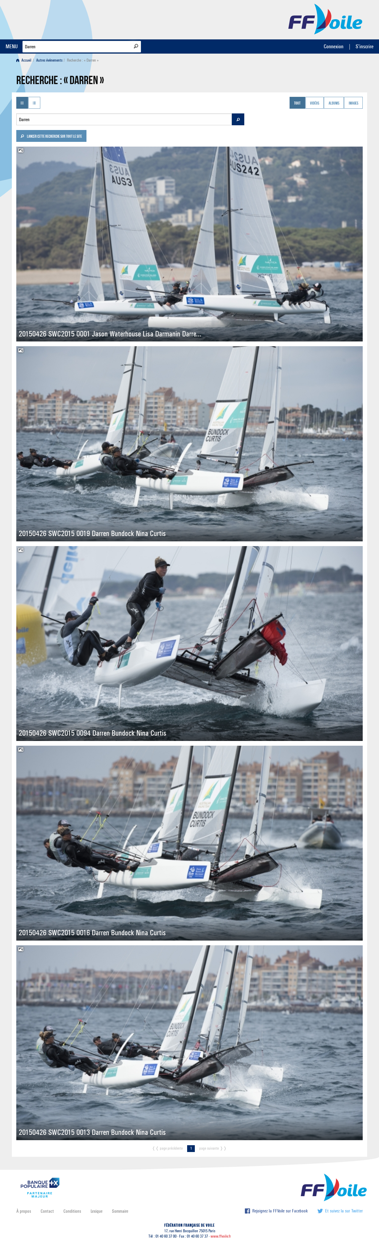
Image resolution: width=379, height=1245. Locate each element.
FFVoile (325, 18)
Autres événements (49, 60)
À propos (23, 1211)
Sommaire (120, 1211)
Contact (47, 1211)
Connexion (333, 46)
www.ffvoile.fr (221, 1236)
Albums (334, 103)
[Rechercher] (136, 46)
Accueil (25, 60)
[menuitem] (25, 60)
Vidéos (314, 103)
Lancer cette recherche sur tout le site (54, 137)
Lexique (96, 1211)
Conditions (72, 1211)
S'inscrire (364, 46)
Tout (297, 103)
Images (353, 103)
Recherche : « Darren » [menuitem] (83, 60)
